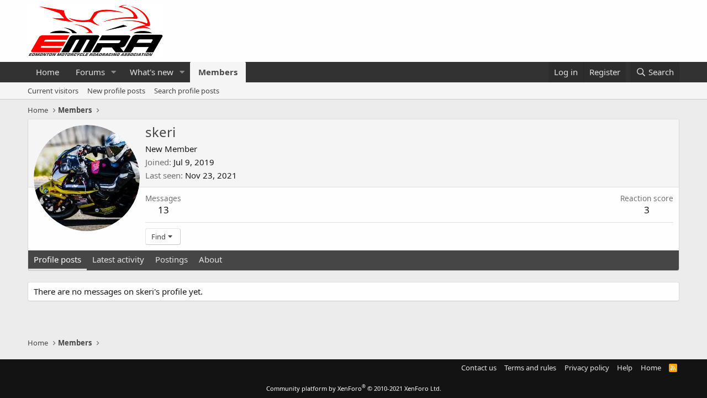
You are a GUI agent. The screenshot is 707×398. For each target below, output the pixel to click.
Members (218, 71)
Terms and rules (530, 368)
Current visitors (53, 91)
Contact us (479, 368)
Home (47, 71)
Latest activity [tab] (118, 259)
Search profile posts (186, 91)
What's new (151, 71)
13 (163, 209)
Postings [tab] (171, 259)
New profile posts (116, 91)
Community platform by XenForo (353, 388)
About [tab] (210, 259)
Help (624, 368)
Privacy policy (586, 368)
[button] (114, 72)
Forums (90, 71)
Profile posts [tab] (57, 259)
